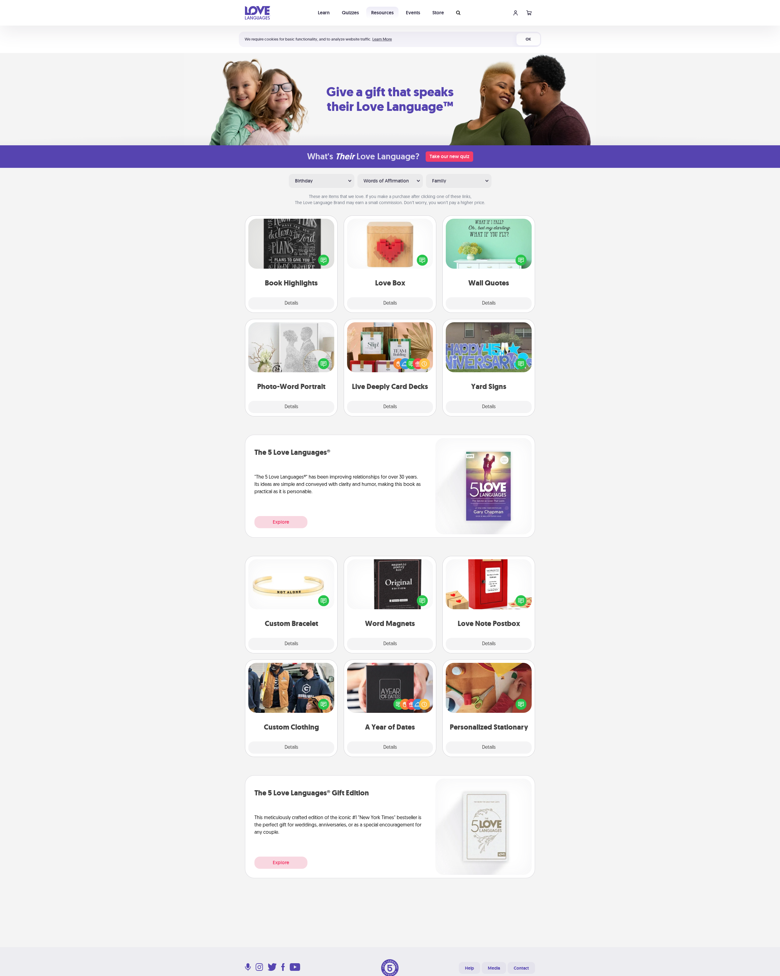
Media (494, 968)
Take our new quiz (449, 156)
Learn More (382, 39)
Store (438, 12)
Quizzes (350, 12)
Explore (281, 522)
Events (413, 12)
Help (469, 968)
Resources (382, 12)
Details (291, 303)
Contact (521, 968)
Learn (324, 12)
